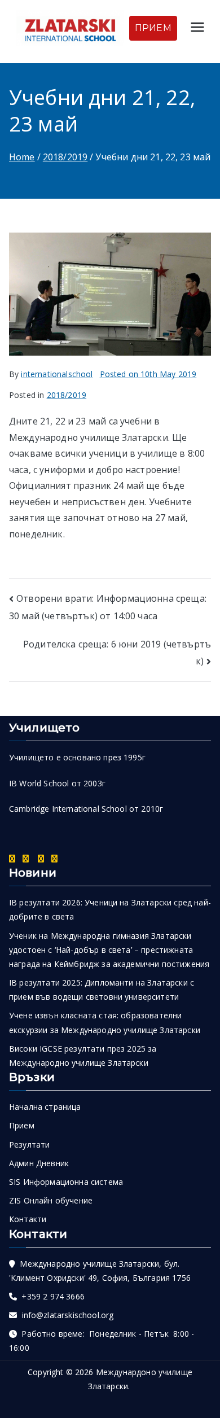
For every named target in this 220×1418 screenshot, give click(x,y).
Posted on (148, 374)
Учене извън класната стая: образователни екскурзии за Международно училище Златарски (104, 1022)
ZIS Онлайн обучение (51, 1200)
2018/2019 (66, 394)
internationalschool (57, 374)
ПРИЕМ (153, 28)
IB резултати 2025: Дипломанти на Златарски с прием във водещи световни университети (101, 989)
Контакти (27, 1219)
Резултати (29, 1144)
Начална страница (45, 1106)
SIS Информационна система (66, 1181)
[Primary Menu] (197, 28)
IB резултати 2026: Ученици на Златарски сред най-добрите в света (110, 909)
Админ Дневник (39, 1163)
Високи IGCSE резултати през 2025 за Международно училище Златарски (83, 1055)
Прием (21, 1125)
